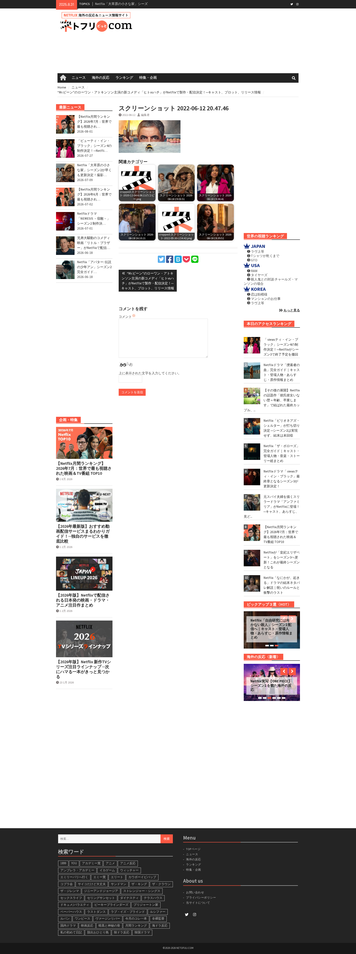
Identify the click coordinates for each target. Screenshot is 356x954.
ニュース (79, 77)
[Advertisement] (222, 41)
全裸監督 (158, 918)
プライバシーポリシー (201, 897)
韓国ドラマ (142, 932)
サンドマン (118, 884)
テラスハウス (153, 898)
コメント (125, 316)
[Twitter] (291, 4)
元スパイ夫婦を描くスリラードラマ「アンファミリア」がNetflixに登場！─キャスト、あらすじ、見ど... (272, 506)
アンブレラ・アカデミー (77, 870)
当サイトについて (200, 903)
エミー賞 (99, 877)
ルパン (65, 918)
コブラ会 (66, 884)
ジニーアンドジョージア (101, 891)
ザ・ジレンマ (69, 891)
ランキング (124, 77)
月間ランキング (136, 925)
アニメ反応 (128, 863)
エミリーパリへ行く (74, 877)
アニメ (110, 863)
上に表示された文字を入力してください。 (150, 373)
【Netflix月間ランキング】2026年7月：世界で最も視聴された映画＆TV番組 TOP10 (84, 468)
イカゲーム (107, 870)
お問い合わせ (195, 892)
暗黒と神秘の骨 (109, 925)
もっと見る (291, 310)
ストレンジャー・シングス (141, 891)
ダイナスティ (129, 898)
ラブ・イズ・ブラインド (128, 912)
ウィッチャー (129, 870)
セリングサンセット (101, 898)
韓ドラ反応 (121, 932)
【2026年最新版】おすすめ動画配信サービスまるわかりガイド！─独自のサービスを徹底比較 (83, 534)
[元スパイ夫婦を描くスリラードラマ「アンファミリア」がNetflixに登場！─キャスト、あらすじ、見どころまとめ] (252, 502)
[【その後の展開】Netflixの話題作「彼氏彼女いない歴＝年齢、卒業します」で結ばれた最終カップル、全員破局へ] (252, 396)
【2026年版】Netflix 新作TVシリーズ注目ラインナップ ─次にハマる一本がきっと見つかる (83, 669)
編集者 (145, 115)
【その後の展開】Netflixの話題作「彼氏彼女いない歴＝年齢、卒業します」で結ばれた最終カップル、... (272, 400)
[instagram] (297, 4)
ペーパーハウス (71, 912)
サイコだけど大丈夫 (92, 884)
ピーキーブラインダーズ (111, 905)
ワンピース (82, 918)
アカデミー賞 (91, 863)
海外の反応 (100, 77)
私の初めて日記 (71, 932)
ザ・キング (139, 884)
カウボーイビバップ (142, 877)
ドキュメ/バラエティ (74, 905)
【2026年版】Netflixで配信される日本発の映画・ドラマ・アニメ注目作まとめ (83, 600)
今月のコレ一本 (136, 918)
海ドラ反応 (159, 925)
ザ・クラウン (161, 884)
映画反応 (87, 925)
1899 (63, 863)
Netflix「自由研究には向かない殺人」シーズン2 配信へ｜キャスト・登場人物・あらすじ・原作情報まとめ (272, 629)
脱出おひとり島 (98, 932)
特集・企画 (148, 77)
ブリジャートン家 (146, 905)
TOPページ (193, 849)
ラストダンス (96, 912)
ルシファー (157, 912)
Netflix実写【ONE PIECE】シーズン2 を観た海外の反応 (271, 685)
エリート (117, 877)
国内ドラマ (68, 925)
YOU (74, 863)
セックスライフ (71, 898)
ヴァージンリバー (107, 918)
